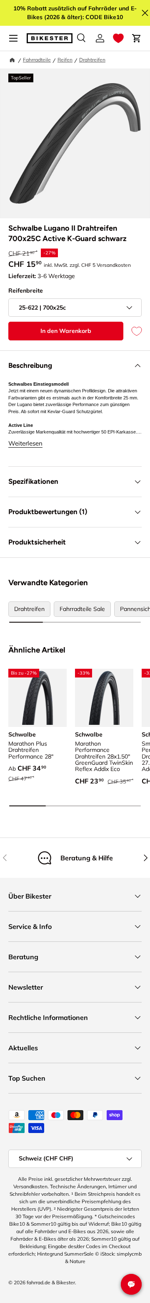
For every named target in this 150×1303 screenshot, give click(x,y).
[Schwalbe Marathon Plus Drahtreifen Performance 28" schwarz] (37, 698)
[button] (118, 38)
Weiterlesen (25, 443)
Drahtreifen (92, 60)
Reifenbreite (25, 290)
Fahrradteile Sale (82, 609)
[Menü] (13, 38)
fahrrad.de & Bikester (51, 1282)
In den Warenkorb (65, 331)
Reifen (65, 60)
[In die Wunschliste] (132, 331)
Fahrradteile (37, 60)
